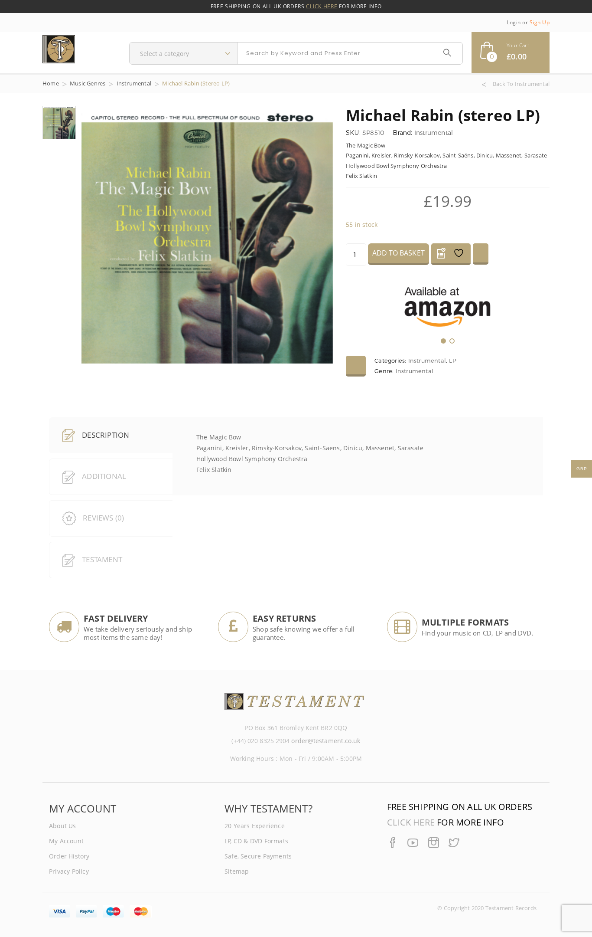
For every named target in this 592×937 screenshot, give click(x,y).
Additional (104, 476)
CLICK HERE (321, 6)
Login (514, 22)
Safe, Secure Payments (258, 856)
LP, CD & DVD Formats (256, 841)
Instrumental (134, 83)
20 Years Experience (254, 826)
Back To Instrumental (521, 84)
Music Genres (87, 83)
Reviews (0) (103, 518)
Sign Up (540, 22)
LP (452, 360)
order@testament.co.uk (325, 741)
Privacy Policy (69, 871)
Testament (102, 559)
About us (62, 826)
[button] (511, 52)
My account (66, 841)
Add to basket (398, 253)
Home (50, 83)
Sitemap (236, 871)
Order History (69, 856)
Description (104, 435)
